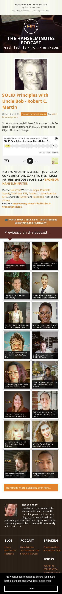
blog (38, 11)
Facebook (38, 196)
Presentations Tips (52, 550)
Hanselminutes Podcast (31, 6)
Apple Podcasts (41, 190)
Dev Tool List (10, 550)
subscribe (25, 11)
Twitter (32, 193)
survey (6, 200)
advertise (45, 11)
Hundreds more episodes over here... (28, 487)
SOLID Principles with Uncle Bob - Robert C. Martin (25, 101)
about (32, 11)
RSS (25, 193)
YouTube (16, 193)
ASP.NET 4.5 (49, 565)
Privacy (8, 547)
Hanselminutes (27, 547)
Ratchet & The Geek (29, 553)
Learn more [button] (45, 581)
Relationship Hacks (52, 572)
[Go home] (31, 26)
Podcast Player (34, 114)
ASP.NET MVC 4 (50, 569)
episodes (16, 11)
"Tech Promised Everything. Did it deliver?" (36, 221)
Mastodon (9, 553)
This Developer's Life (29, 550)
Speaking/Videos (51, 547)
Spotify (6, 193)
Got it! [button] (31, 588)
